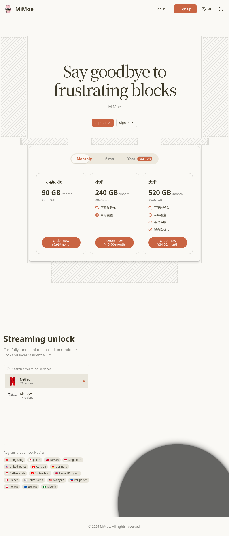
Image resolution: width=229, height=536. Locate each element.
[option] (46, 381)
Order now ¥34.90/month (167, 242)
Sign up (185, 9)
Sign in (160, 9)
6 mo (109, 158)
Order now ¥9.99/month (61, 242)
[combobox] (49, 368)
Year (139, 158)
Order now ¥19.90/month (114, 242)
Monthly (84, 158)
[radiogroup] (114, 158)
